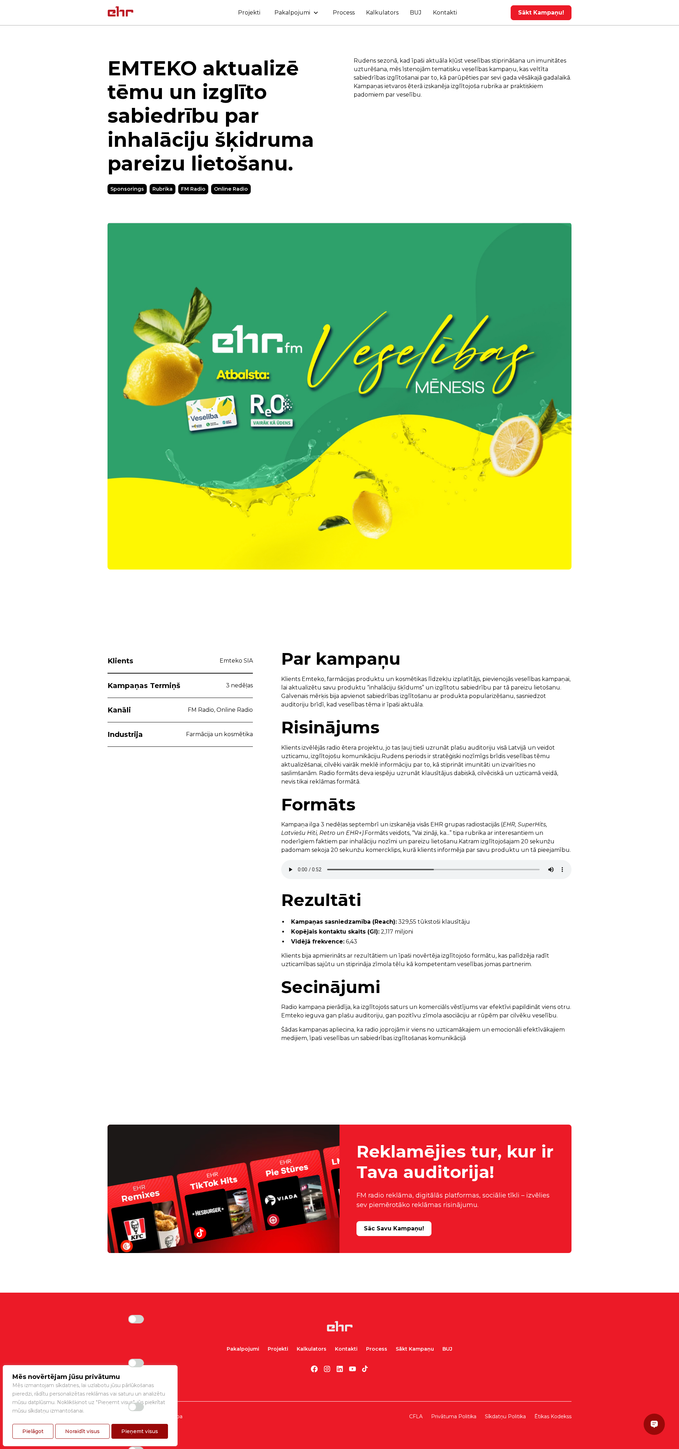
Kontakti (445, 12)
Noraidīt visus (82, 1431)
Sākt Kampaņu (415, 1349)
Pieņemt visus (139, 1431)
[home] (120, 12)
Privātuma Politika (453, 1416)
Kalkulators (382, 12)
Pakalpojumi (243, 1349)
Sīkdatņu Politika (505, 1416)
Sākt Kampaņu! (541, 12)
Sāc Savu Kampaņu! (394, 1228)
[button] (296, 13)
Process (344, 12)
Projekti (249, 12)
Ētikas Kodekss (552, 1416)
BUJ (416, 12)
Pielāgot (32, 1431)
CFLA (416, 1416)
